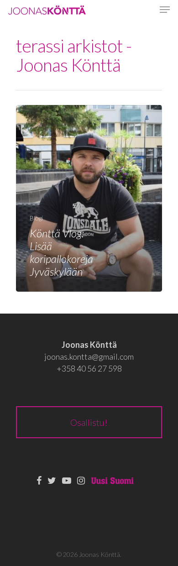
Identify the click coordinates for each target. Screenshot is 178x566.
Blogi (36, 218)
